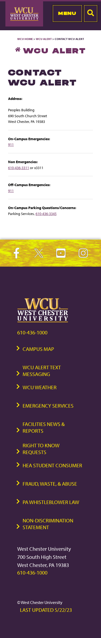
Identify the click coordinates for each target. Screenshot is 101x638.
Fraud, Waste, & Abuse (50, 483)
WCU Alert (44, 39)
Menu (67, 13)
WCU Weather (40, 387)
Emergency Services (48, 405)
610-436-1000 (32, 332)
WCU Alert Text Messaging (42, 370)
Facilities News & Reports (44, 427)
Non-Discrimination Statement (48, 523)
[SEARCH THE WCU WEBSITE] (90, 13)
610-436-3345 (46, 213)
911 (11, 144)
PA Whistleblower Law (51, 502)
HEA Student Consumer (52, 465)
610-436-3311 (18, 167)
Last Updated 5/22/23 (46, 609)
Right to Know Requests (41, 448)
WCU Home (25, 39)
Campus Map (38, 348)
